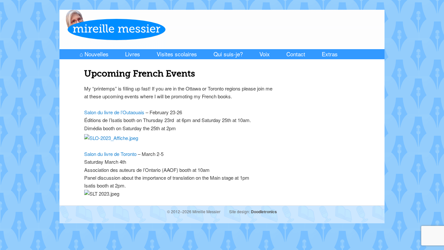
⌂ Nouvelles (94, 54)
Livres (132, 54)
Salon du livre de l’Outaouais (114, 112)
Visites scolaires (177, 54)
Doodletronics (264, 212)
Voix (264, 54)
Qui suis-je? (228, 54)
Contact (295, 54)
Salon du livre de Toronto (110, 153)
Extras (330, 54)
